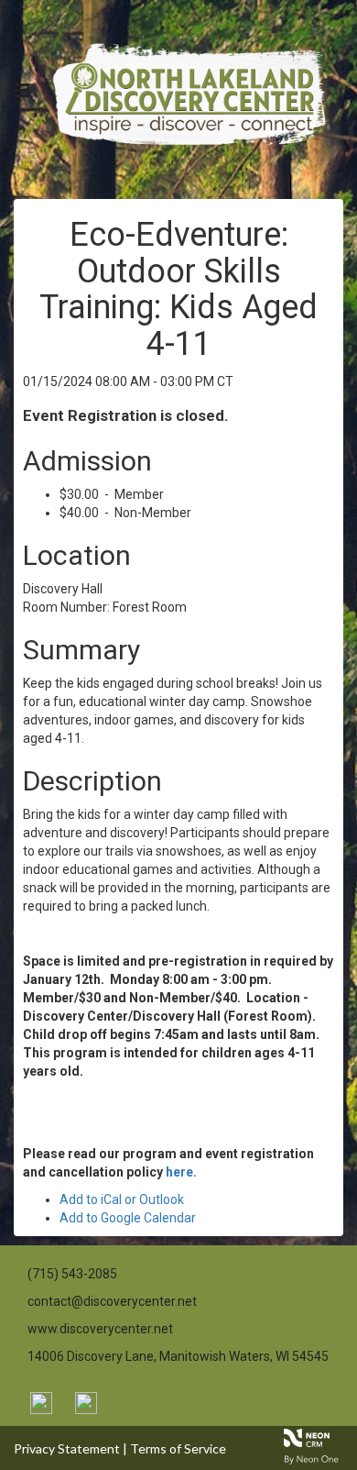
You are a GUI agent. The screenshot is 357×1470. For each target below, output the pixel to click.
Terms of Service (178, 1448)
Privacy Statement (67, 1448)
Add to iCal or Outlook (122, 1199)
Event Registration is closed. (126, 415)
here (179, 1172)
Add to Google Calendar (128, 1217)
